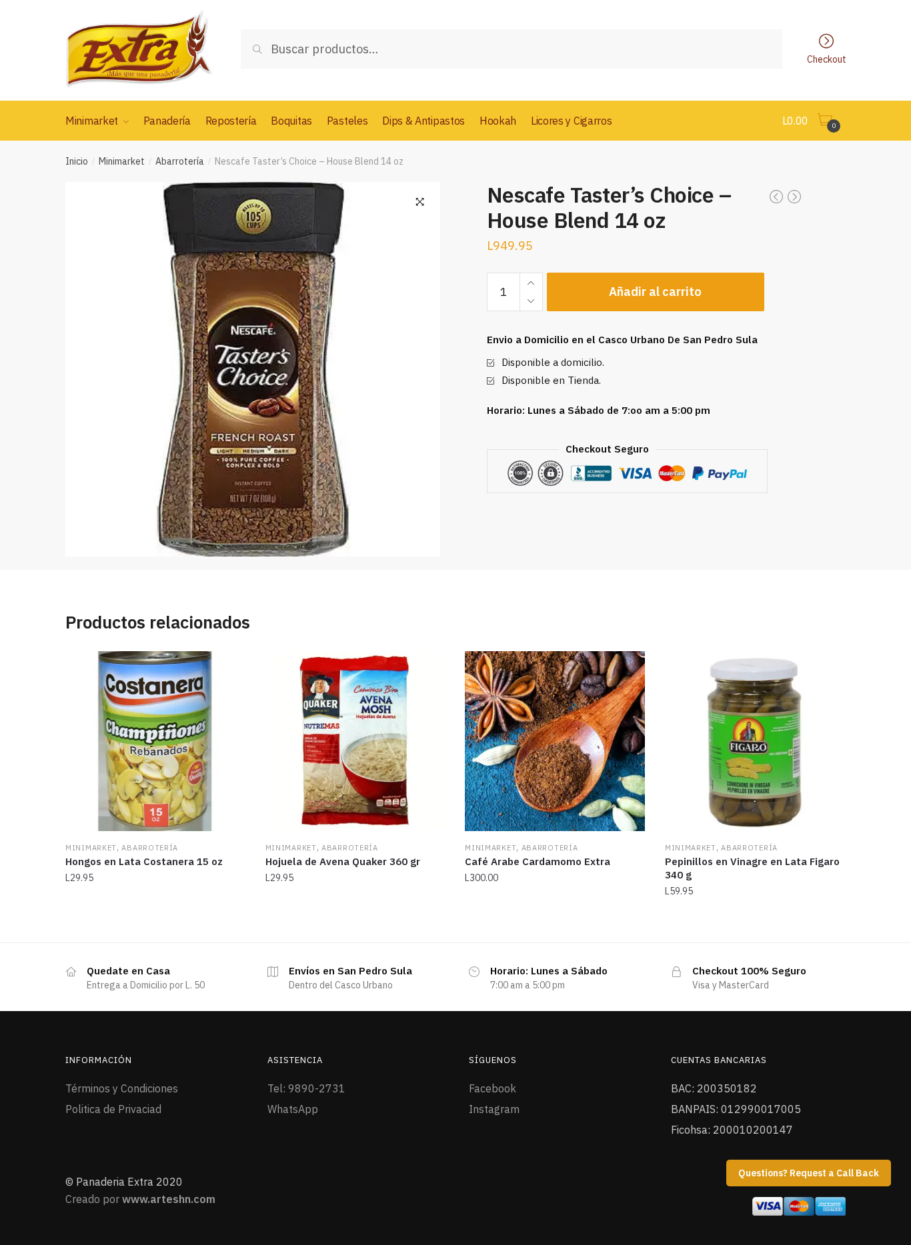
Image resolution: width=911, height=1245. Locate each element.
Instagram (494, 1109)
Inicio (76, 161)
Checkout (826, 58)
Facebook (492, 1088)
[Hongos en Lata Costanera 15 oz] (155, 741)
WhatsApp (292, 1109)
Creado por (140, 1199)
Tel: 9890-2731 (306, 1088)
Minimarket (122, 161)
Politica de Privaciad (113, 1109)
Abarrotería (179, 161)
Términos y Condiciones (121, 1088)
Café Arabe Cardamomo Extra (537, 861)
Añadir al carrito (655, 291)
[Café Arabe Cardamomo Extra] (555, 741)
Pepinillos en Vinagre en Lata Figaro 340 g (752, 868)
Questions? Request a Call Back (808, 1173)
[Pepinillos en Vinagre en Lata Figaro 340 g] (755, 741)
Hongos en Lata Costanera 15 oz (144, 861)
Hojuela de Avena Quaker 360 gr (342, 861)
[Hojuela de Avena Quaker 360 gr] (355, 741)
